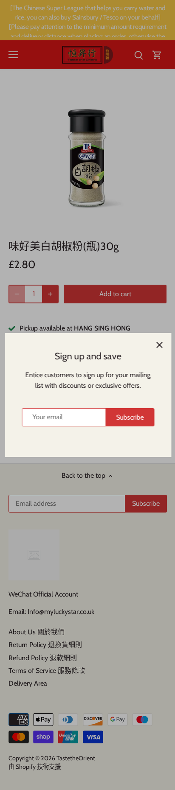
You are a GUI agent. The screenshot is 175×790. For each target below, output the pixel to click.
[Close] (159, 345)
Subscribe (129, 417)
